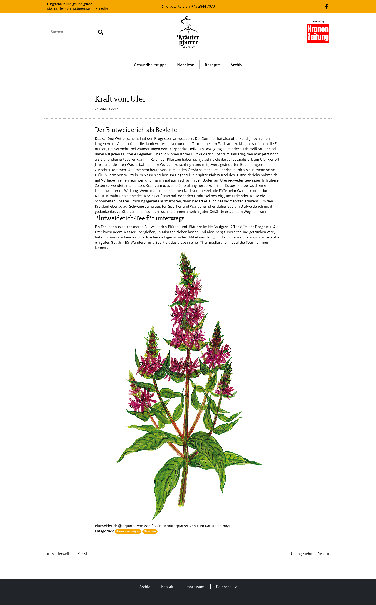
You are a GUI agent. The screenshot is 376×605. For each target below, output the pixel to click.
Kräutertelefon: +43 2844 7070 (190, 6)
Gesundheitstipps (150, 64)
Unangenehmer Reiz (307, 553)
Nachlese (185, 64)
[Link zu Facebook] (326, 6)
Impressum (195, 586)
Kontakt (167, 586)
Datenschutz (226, 586)
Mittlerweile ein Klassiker (72, 553)
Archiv (236, 64)
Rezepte (212, 64)
